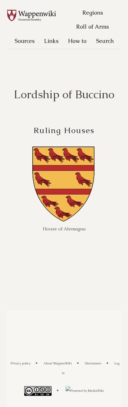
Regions (92, 12)
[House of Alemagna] (63, 184)
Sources (24, 40)
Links (51, 40)
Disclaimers (93, 363)
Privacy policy (20, 363)
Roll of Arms (92, 26)
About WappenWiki (57, 363)
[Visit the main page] (34, 15)
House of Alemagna (64, 229)
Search (105, 40)
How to (77, 40)
